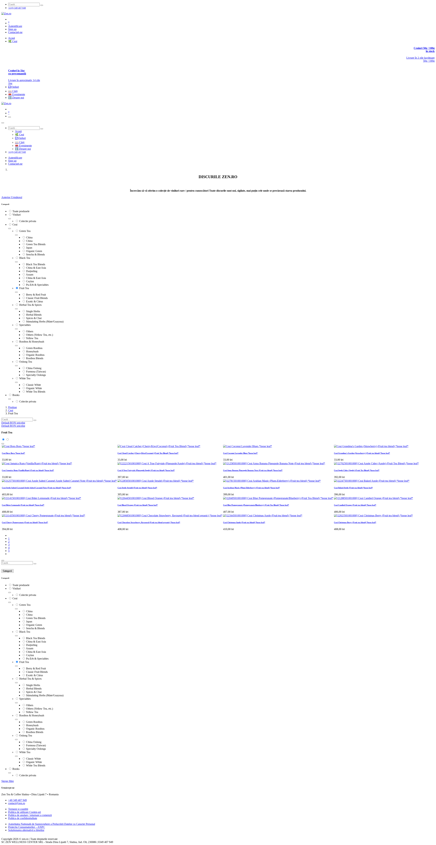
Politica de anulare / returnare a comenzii (30, 815)
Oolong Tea (25, 361)
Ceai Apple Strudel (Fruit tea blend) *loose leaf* (137, 488)
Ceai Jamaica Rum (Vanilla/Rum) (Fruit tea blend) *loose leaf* (28, 470)
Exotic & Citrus (34, 301)
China (29, 237)
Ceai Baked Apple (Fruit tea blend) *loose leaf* (353, 488)
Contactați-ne (15, 32)
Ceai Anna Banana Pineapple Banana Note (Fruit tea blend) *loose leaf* (253, 470)
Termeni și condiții (18, 809)
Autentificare (15, 26)
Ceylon (30, 281)
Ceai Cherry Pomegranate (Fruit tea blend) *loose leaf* (25, 522)
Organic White (34, 388)
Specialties (25, 324)
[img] (6, 197)
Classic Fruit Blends (37, 298)
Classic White (33, 384)
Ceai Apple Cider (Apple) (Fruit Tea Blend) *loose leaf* (356, 470)
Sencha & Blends (35, 254)
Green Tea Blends (35, 244)
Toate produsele (20, 211)
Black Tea (24, 257)
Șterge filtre (7, 781)
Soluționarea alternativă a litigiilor (26, 830)
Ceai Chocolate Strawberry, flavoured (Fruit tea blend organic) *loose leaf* (149, 522)
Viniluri (16, 214)
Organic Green (34, 251)
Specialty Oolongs (36, 374)
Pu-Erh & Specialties (37, 284)
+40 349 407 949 (17, 800)
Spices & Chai (34, 318)
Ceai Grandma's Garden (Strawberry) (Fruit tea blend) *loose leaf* (362, 453)
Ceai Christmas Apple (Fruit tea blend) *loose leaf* (244, 522)
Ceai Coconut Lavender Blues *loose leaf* (240, 453)
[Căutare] (41, 5)
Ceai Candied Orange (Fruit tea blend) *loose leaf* (355, 505)
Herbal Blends (34, 314)
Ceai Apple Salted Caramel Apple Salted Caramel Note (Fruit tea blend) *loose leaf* (36, 488)
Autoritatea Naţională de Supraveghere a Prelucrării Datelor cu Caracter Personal (51, 824)
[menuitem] (11, 38)
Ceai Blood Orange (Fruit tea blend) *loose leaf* (138, 505)
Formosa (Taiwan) (36, 371)
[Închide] (2, 122)
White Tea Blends (35, 391)
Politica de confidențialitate (22, 818)
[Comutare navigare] (9, 117)
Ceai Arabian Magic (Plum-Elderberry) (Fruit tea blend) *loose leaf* (251, 488)
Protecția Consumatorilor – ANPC (26, 827)
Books (15, 395)
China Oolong (33, 368)
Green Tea (24, 231)
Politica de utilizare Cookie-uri (24, 812)
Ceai (14, 224)
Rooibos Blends (34, 358)
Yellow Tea (32, 338)
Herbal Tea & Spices (30, 304)
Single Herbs (33, 311)
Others (29, 331)
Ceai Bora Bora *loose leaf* (13, 453)
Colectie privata (27, 221)
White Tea (24, 378)
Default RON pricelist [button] (13, 422)
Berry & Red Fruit (36, 294)
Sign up (12, 29)
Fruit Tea (24, 288)
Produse (12, 407)
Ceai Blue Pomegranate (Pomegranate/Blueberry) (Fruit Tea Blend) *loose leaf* (256, 505)
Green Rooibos (34, 348)
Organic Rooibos (35, 354)
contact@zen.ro (16, 803)
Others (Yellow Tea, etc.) (39, 334)
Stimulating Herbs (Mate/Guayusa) (45, 321)
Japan (29, 247)
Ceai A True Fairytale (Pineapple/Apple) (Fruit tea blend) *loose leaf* (146, 470)
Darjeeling (31, 271)
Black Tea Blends (35, 264)
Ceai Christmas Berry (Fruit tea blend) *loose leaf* (355, 522)
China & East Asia (36, 267)
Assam (29, 274)
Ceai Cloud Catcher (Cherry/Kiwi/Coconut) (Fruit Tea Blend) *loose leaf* (148, 453)
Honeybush (32, 351)
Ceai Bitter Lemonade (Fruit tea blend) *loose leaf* (23, 505)
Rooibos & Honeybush (31, 341)
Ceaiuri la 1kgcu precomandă (17, 72)
